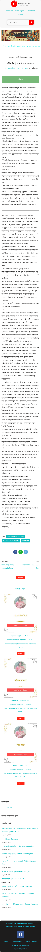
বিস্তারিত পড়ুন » (20, 654)
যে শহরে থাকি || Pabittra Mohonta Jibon (15, 879)
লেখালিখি (20, 14)
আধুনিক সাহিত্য (24, 68)
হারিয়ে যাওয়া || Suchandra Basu (20, 701)
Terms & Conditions (31, 941)
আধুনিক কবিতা (13, 704)
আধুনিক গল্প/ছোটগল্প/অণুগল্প (11, 68)
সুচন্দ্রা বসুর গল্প (25, 540)
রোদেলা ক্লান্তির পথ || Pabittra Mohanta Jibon (16, 871)
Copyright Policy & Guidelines (20, 945)
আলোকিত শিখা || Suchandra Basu (20, 636)
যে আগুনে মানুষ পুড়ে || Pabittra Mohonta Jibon (17, 854)
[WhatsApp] (20, 552)
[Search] (31, 22)
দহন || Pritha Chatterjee (10, 839)
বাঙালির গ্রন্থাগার (19, 11)
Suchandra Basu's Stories (15, 536)
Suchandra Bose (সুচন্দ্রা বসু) (11, 540)
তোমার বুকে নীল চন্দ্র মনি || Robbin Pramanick (17, 886)
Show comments (20, 577)
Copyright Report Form (20, 948)
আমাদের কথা (9, 11)
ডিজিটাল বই (31, 11)
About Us (6, 941)
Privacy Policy (17, 941)
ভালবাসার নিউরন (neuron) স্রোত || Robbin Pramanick (20, 904)
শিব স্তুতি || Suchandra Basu (20, 765)
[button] (20, 11)
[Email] (26, 552)
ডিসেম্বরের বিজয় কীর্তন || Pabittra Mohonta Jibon (18, 846)
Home (11, 57)
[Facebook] (15, 552)
